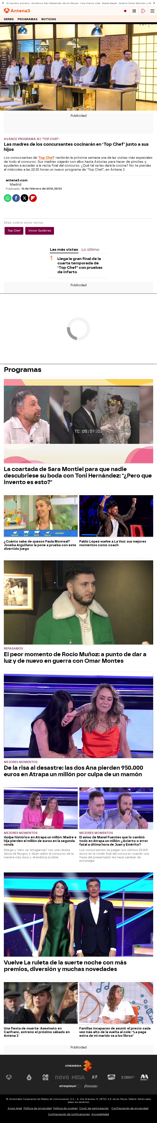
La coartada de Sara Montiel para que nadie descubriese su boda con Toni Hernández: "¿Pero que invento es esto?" (78, 475)
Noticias (48, 19)
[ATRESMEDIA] (78, 1066)
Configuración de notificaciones (69, 1114)
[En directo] (125, 11)
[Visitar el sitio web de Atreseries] (95, 1077)
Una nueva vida (90, 3)
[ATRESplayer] (143, 11)
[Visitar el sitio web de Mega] (78, 1077)
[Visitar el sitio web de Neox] (45, 1077)
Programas (28, 19)
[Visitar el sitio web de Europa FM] (128, 1077)
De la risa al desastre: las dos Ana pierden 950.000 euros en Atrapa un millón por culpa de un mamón (73, 771)
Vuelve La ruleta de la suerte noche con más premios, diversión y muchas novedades (65, 965)
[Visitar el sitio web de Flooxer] (91, 1086)
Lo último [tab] (90, 249)
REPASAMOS (13, 648)
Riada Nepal (109, 3)
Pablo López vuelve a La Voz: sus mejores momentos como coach (112, 543)
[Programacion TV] (134, 11)
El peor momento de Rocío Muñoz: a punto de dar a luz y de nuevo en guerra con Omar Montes (75, 657)
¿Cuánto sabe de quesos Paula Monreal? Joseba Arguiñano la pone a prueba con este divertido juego (40, 545)
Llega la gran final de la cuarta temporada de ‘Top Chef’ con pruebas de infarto (79, 265)
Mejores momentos (21, 762)
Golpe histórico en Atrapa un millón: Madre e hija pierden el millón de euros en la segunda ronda (40, 840)
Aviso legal (15, 1108)
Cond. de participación (94, 1108)
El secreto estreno (18, 3)
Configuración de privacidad (129, 1108)
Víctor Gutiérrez (39, 230)
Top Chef (46, 157)
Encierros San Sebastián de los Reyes (55, 3)
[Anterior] (3, 3)
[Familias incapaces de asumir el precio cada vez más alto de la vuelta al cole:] (116, 1003)
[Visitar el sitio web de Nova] (62, 1077)
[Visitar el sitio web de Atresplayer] (70, 1086)
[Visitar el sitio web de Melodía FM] (144, 1077)
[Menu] (152, 11)
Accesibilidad (100, 1114)
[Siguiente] (154, 3)
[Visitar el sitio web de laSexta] (29, 1077)
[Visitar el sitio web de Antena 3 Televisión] (12, 1077)
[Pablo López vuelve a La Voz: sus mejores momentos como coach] (116, 516)
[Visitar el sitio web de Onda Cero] (111, 1077)
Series (9, 19)
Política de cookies (65, 1108)
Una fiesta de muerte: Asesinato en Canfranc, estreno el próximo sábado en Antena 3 (37, 1032)
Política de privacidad (38, 1108)
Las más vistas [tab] (64, 249)
